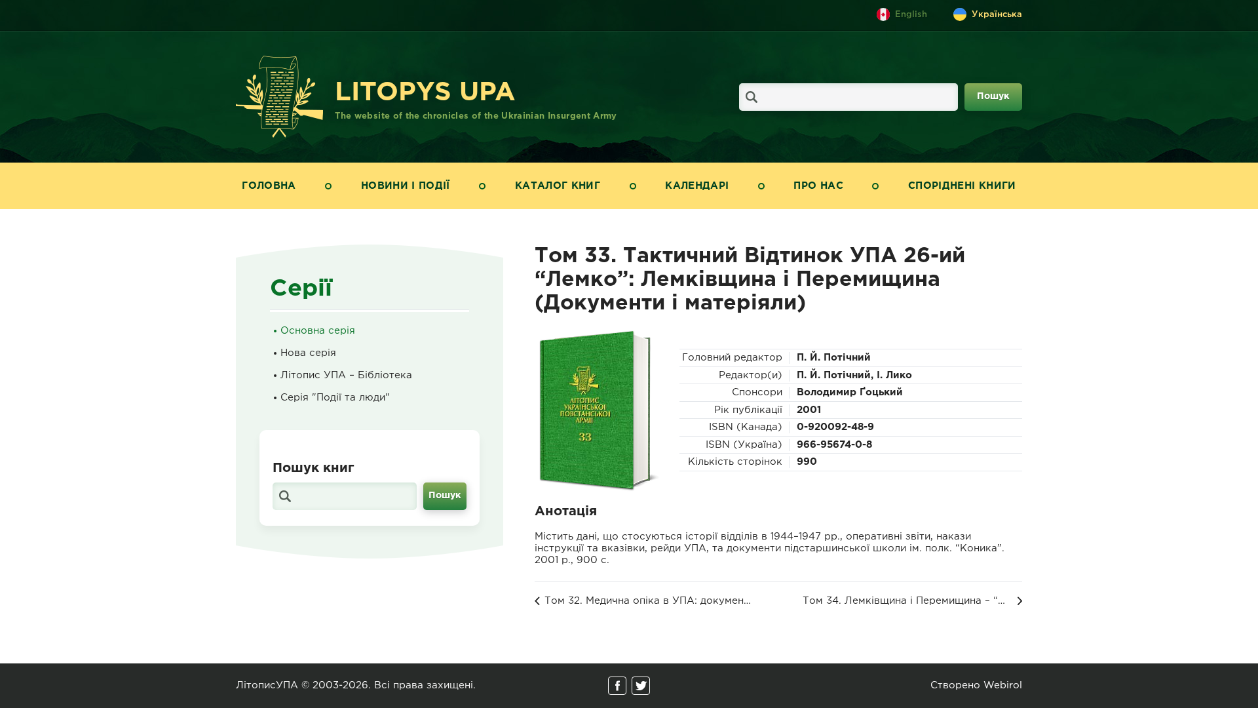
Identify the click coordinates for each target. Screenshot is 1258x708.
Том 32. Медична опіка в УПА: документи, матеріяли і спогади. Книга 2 (649, 601)
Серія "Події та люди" (335, 397)
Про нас (818, 186)
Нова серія (308, 353)
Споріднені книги (962, 186)
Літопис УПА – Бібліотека (346, 375)
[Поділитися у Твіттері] (641, 686)
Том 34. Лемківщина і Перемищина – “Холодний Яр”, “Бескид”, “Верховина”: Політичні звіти (912, 601)
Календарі (697, 186)
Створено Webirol (976, 685)
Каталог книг (557, 186)
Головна (268, 186)
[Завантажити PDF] (597, 410)
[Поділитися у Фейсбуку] (617, 686)
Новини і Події (405, 186)
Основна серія (317, 330)
